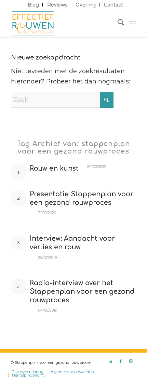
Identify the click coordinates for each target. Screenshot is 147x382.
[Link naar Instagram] (131, 361)
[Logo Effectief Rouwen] (61, 23)
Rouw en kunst (54, 168)
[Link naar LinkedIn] (110, 361)
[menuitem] (33, 4)
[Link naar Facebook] (121, 361)
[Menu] (132, 23)
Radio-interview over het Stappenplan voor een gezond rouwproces (82, 291)
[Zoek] (117, 23)
